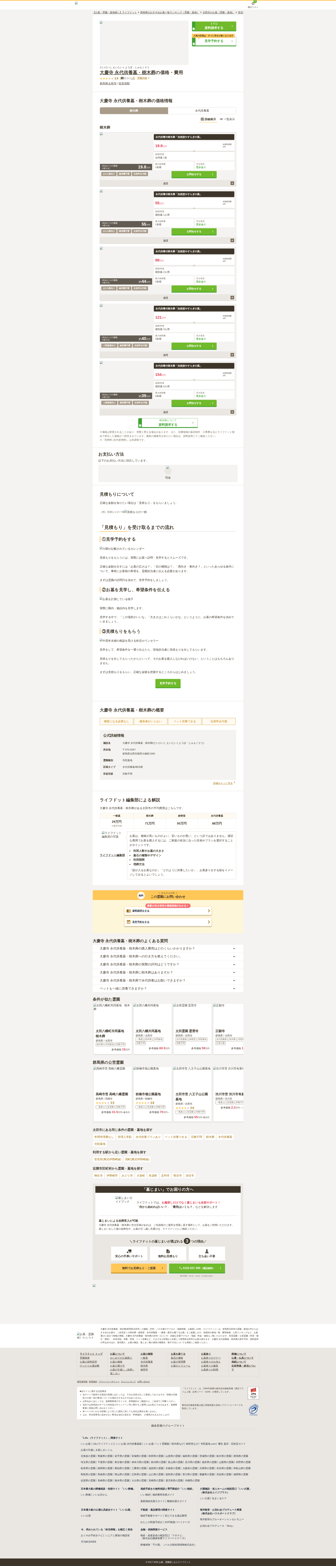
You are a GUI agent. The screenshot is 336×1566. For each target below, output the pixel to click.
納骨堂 (144, 1369)
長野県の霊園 (243, 1462)
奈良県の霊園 (223, 1468)
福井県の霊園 (209, 1462)
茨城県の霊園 (207, 1456)
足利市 (165, 1175)
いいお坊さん (100, 1494)
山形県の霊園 (173, 1456)
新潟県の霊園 (158, 1462)
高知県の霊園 (223, 1474)
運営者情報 (82, 1381)
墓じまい (115, 1373)
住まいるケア (219, 1498)
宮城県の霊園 (139, 1456)
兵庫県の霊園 (207, 1468)
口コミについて (128, 1381)
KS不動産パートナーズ (177, 1522)
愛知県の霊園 (122, 1468)
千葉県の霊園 (105, 1462)
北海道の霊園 (88, 1456)
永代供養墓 (225, 1136)
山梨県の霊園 (226, 1462)
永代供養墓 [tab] (202, 110)
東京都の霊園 (122, 1462)
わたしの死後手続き (151, 1522)
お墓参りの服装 (209, 1365)
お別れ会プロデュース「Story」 (217, 1525)
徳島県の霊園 (173, 1474)
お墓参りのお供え (211, 1361)
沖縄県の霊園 (192, 1480)
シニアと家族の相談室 (117, 1535)
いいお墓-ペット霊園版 (156, 1444)
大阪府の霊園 (190, 1468)
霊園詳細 (142, 78)
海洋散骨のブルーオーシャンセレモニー (222, 1519)
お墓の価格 (116, 1361)
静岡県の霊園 (105, 1468)
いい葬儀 (85, 1494)
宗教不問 (196, 1136)
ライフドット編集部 (112, 855)
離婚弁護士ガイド (177, 1501)
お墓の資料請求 (88, 1361)
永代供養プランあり (148, 1136)
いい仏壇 (86, 1515)
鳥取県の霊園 (88, 1474)
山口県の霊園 (156, 1474)
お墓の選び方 (117, 1365)
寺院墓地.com (208, 1444)
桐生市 (98, 1175)
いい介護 (205, 1498)
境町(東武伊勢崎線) (137, 1159)
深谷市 (190, 1175)
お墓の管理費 (178, 1361)
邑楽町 (153, 1175)
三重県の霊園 (139, 1468)
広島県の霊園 (139, 1474)
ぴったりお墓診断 (89, 1365)
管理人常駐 (125, 1136)
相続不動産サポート (151, 1515)
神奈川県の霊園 (140, 1462)
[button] (214, 26)
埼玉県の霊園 (88, 1462)
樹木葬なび (178, 1444)
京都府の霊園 (173, 1468)
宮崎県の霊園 (156, 1480)
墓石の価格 (177, 1357)
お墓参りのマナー (211, 1357)
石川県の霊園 (192, 1462)
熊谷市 (177, 1175)
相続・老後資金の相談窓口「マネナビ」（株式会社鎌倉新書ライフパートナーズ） (163, 1537)
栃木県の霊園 (223, 1456)
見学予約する (168, 683)
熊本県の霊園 (122, 1480)
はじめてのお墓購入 (121, 1357)
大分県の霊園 (139, 1480)
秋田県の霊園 (156, 1456)
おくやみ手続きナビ (92, 1535)
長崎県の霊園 (105, 1480)
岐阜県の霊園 (88, 1468)
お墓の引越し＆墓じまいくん (97, 1450)
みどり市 (127, 1175)
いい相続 (145, 1494)
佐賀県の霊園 (88, 1480)
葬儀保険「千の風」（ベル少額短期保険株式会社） (168, 1544)
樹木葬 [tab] (134, 110)
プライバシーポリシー (109, 1381)
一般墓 (144, 1357)
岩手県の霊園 (122, 1456)
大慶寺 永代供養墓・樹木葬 (128, 72)
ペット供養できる (176, 1136)
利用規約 (93, 1381)
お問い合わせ (143, 1381)
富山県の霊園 (175, 1462)
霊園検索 (85, 1357)
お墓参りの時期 (209, 1369)
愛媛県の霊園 (207, 1474)
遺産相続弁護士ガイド (152, 1501)
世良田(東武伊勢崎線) (107, 1159)
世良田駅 (124, 83)
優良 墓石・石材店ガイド (232, 1444)
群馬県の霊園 (240, 1456)
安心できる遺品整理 (176, 1515)
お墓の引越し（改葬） (122, 1369)
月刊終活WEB (88, 1541)
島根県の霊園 (105, 1474)
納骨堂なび (192, 1444)
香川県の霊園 (190, 1474)
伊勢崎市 (112, 1175)
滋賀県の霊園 (156, 1468)
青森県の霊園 (105, 1456)
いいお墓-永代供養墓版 (129, 1444)
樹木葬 (210, 1136)
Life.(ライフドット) (103, 1444)
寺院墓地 (100, 1143)
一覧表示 (229, 119)
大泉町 (141, 1175)
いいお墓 (85, 1444)
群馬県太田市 (108, 83)
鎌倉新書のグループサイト (168, 1425)
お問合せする (194, 174)
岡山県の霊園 (122, 1474)
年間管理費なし (104, 1136)
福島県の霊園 (190, 1456)
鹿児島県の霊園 (174, 1480)
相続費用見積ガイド (163, 1494)
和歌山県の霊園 (242, 1468)
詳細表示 (210, 119)
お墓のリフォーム (180, 1365)
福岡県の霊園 (240, 1474)
